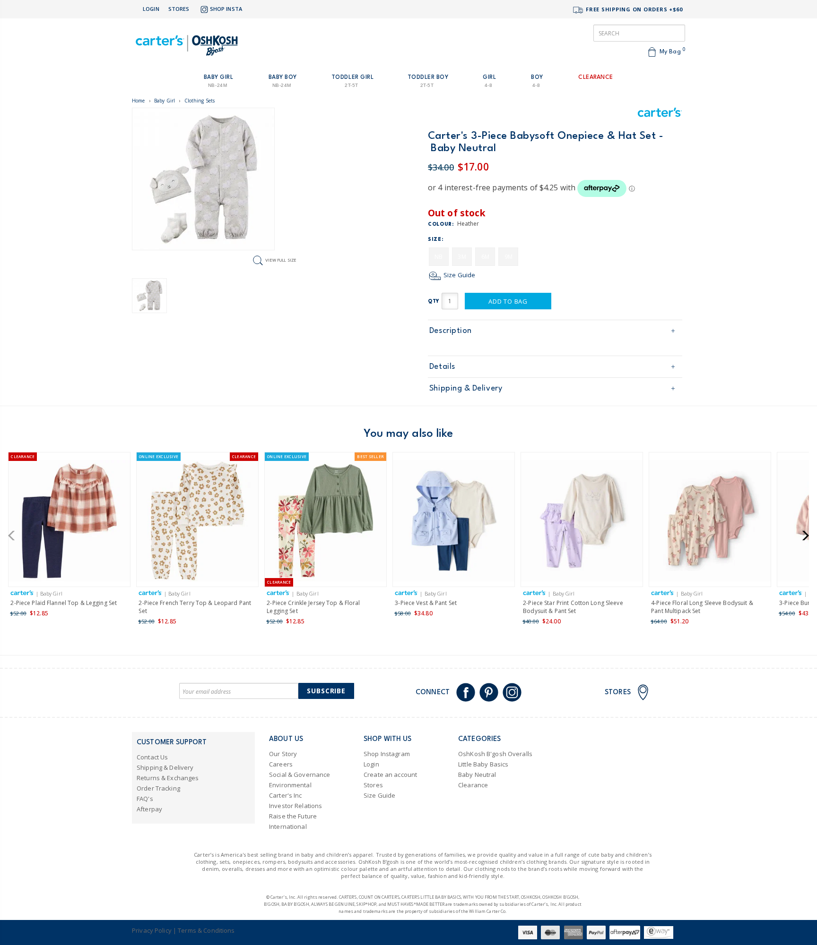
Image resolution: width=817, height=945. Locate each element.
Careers (281, 764)
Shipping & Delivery (465, 388)
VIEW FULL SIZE (280, 260)
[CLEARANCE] (69, 522)
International (288, 826)
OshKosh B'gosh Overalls (495, 753)
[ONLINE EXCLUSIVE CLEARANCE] (197, 522)
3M (462, 257)
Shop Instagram (387, 753)
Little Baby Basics (483, 764)
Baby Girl (164, 100)
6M (485, 257)
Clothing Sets (199, 100)
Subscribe (326, 690)
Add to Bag (508, 301)
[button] (14, 535)
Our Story (283, 753)
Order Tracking (158, 788)
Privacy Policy (152, 930)
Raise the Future (293, 816)
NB (439, 257)
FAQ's (145, 798)
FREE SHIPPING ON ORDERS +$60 (633, 9)
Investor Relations (295, 805)
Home (138, 100)
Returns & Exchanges (168, 778)
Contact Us (152, 757)
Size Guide (458, 275)
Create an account (390, 774)
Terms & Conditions (206, 930)
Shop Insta (226, 8)
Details (442, 367)
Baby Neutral (477, 774)
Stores (179, 8)
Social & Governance (299, 774)
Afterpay (149, 809)
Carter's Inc (285, 795)
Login (151, 8)
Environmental (290, 785)
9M (508, 257)
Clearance (473, 785)
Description (450, 331)
